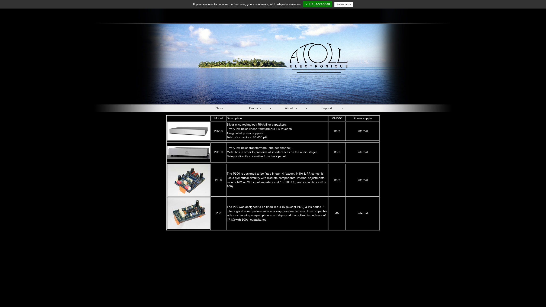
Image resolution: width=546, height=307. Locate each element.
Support (326, 108)
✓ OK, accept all (317, 4)
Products (255, 108)
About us (291, 108)
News (219, 108)
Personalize (344, 4)
